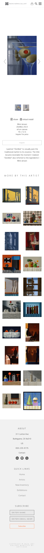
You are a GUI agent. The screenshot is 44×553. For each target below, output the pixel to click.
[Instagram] (22, 458)
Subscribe (22, 526)
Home (22, 474)
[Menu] (40, 3)
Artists (22, 479)
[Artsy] (26, 458)
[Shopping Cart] (32, 3)
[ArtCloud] (17, 458)
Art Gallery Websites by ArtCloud (22, 545)
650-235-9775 (22, 448)
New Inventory (22, 485)
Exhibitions (22, 490)
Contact (22, 452)
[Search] (36, 3)
